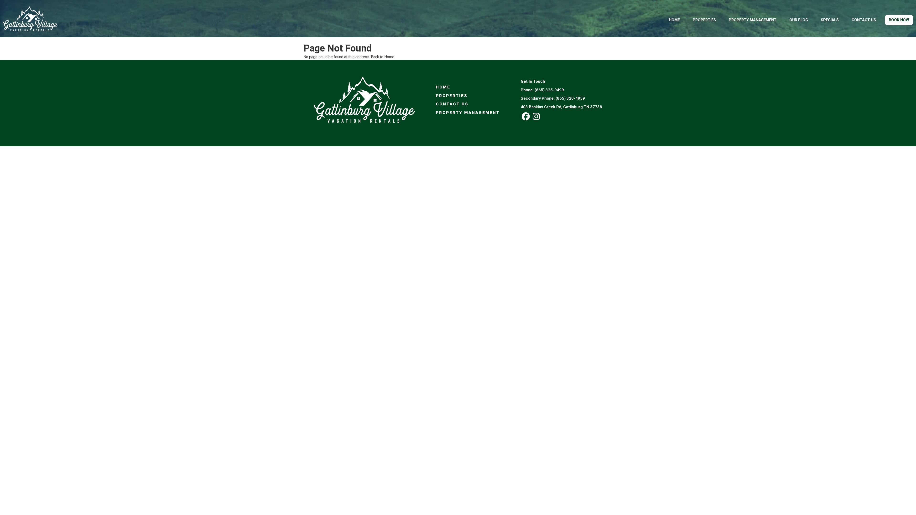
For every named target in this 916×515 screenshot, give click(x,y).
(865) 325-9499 (549, 90)
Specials (830, 20)
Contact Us (864, 20)
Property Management (752, 20)
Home (674, 20)
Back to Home (382, 57)
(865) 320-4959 (570, 98)
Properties (704, 20)
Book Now (899, 20)
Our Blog (798, 20)
